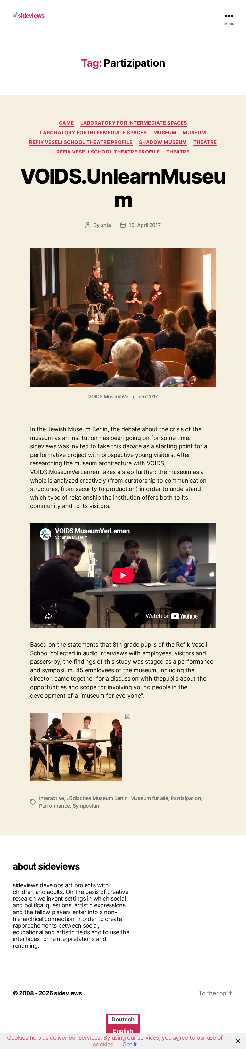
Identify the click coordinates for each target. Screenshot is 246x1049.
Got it (129, 1044)
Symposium (87, 806)
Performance (54, 806)
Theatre (205, 142)
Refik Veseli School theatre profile (80, 142)
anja (106, 225)
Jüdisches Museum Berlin (97, 798)
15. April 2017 (144, 225)
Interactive (51, 798)
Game (66, 123)
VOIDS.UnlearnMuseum (123, 188)
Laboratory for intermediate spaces (133, 123)
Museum (164, 133)
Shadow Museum (163, 142)
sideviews (68, 993)
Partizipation (186, 798)
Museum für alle (149, 798)
